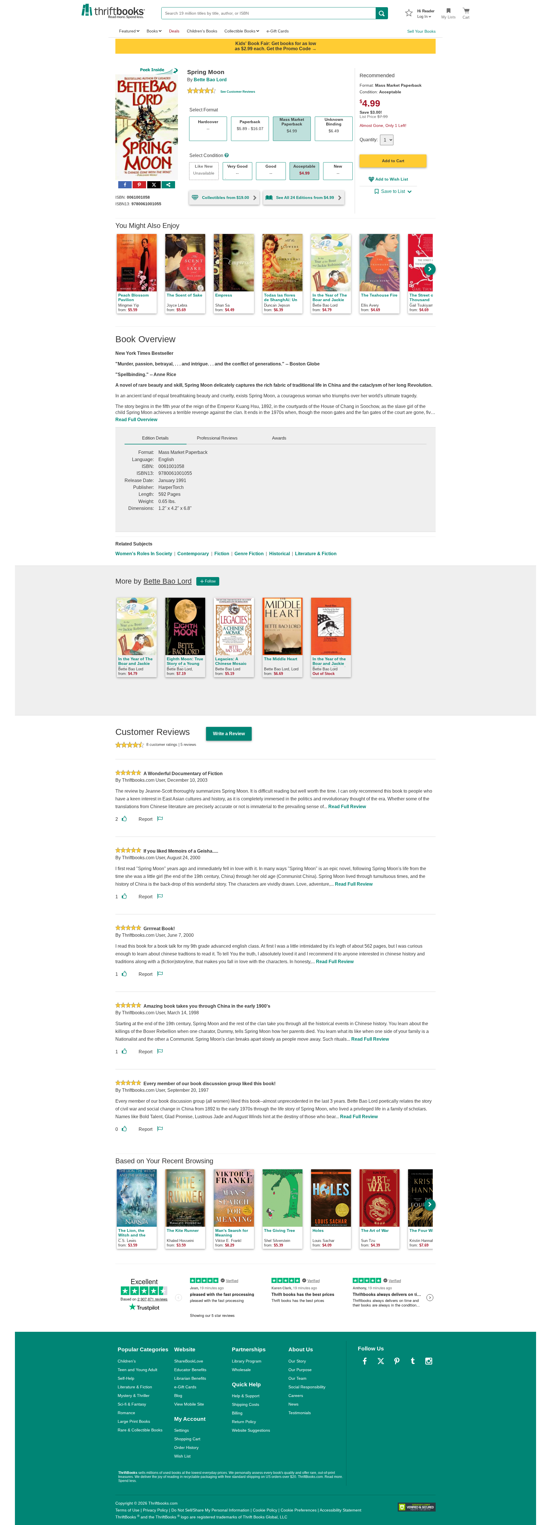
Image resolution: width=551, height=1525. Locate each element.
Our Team (297, 1378)
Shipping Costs (245, 1404)
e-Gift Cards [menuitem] (278, 31)
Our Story (297, 1361)
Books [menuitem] (152, 31)
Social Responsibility (306, 1387)
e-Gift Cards (185, 1387)
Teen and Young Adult (137, 1369)
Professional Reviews (217, 438)
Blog (178, 1395)
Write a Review (229, 733)
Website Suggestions (251, 1430)
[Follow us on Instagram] (429, 1361)
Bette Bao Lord (210, 79)
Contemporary (193, 553)
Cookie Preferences (299, 1510)
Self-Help (126, 1378)
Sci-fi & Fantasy (132, 1404)
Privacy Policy (155, 1510)
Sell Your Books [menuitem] (421, 31)
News (293, 1404)
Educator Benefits (190, 1369)
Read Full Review (347, 806)
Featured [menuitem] (127, 31)
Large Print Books (134, 1421)
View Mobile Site (189, 1404)
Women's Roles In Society (143, 553)
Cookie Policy (265, 1510)
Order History (186, 1447)
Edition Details (155, 438)
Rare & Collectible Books (140, 1430)
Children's (127, 1361)
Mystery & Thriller (134, 1395)
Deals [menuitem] (174, 31)
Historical (279, 553)
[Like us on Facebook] (365, 1361)
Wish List (182, 1456)
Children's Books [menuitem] (202, 31)
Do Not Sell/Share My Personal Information (210, 1510)
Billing (237, 1413)
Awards (279, 438)
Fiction (221, 553)
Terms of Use (127, 1510)
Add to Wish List (391, 179)
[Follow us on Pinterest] (397, 1361)
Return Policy (244, 1421)
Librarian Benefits (190, 1378)
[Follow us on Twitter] (381, 1361)
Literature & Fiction (316, 553)
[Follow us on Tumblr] (413, 1361)
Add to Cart (393, 160)
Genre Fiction (249, 553)
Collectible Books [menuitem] (239, 31)
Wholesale (241, 1369)
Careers (295, 1395)
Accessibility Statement (340, 1510)
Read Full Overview (136, 419)
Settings (181, 1430)
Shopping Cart (187, 1439)
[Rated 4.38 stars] (201, 91)
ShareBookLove (188, 1361)
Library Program (246, 1361)
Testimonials (299, 1412)
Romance (126, 1412)
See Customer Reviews (237, 91)
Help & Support (245, 1396)
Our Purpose (300, 1369)
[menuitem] (425, 12)
